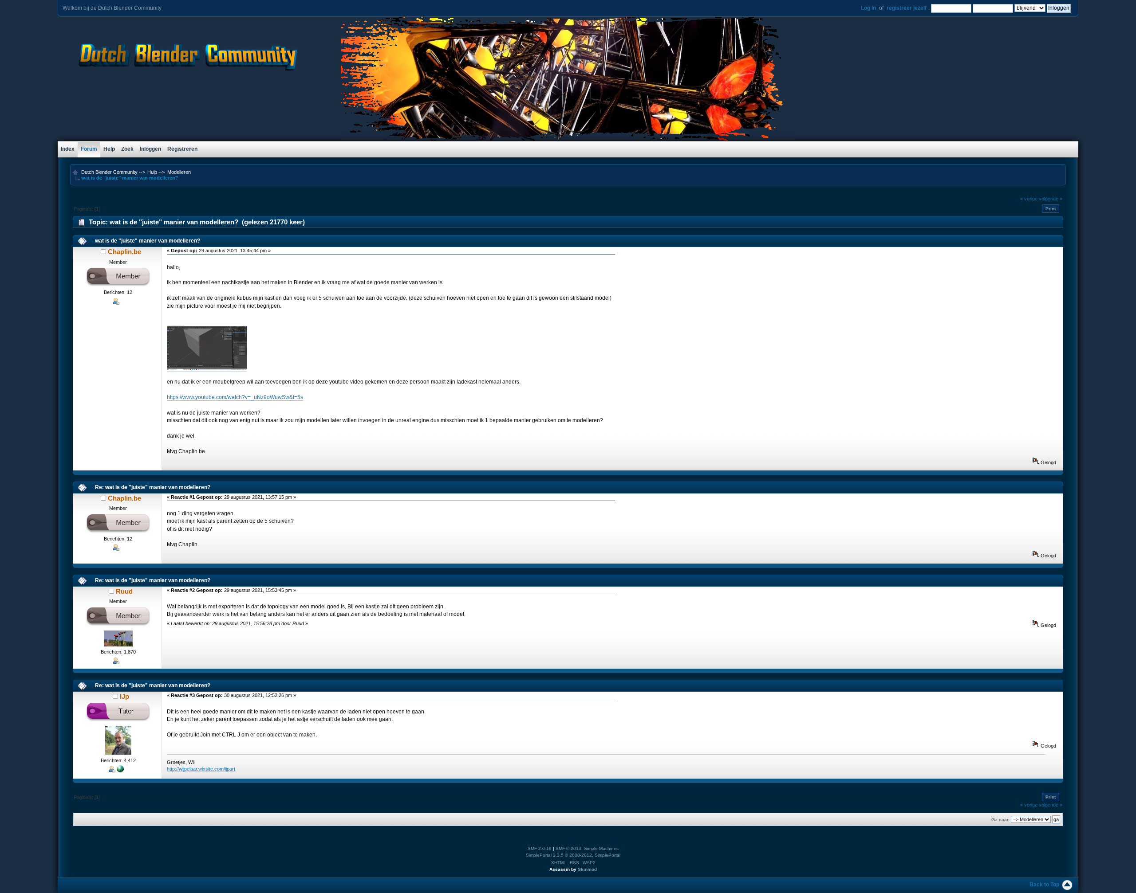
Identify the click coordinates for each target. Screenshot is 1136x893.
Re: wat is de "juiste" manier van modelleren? (152, 487)
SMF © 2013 (568, 848)
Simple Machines (601, 848)
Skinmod (587, 869)
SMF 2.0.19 (540, 848)
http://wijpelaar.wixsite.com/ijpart (201, 769)
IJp (124, 696)
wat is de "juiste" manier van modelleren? (147, 241)
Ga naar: (1000, 819)
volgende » (1050, 198)
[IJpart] (120, 770)
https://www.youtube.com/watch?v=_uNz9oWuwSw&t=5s (235, 397)
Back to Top (1044, 884)
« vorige (1028, 198)
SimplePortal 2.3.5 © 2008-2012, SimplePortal (573, 855)
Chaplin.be (124, 251)
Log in (868, 8)
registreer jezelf (907, 8)
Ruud (124, 591)
